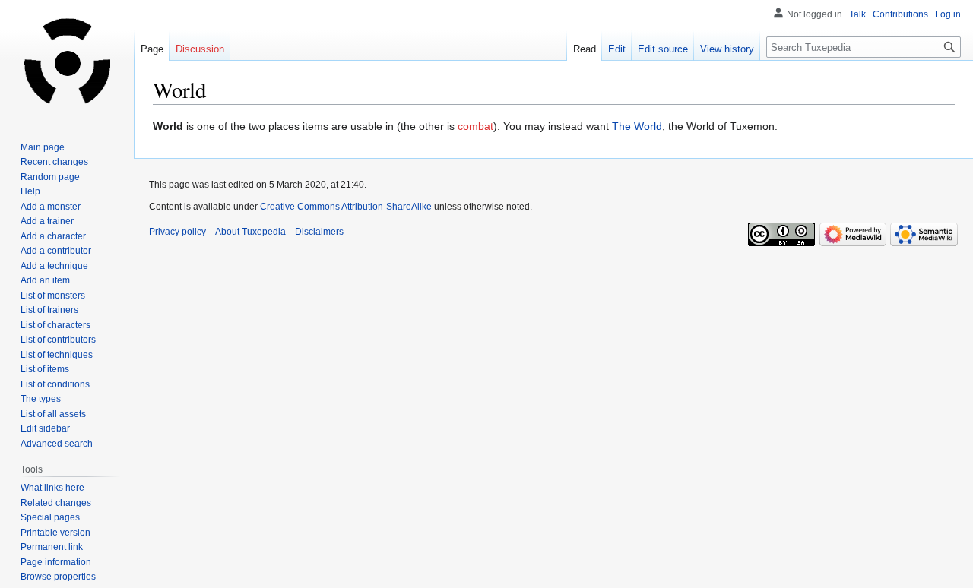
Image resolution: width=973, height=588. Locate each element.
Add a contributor (56, 250)
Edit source (663, 49)
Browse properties (58, 576)
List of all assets (53, 414)
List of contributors (58, 339)
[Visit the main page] (67, 61)
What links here (52, 487)
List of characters (55, 325)
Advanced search (57, 443)
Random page (50, 177)
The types (41, 399)
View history (727, 49)
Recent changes (54, 161)
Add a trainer (47, 221)
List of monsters (53, 295)
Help (30, 191)
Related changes (56, 503)
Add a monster (51, 206)
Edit (617, 49)
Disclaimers (319, 231)
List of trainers (49, 310)
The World (637, 126)
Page (152, 49)
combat (475, 126)
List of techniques (57, 354)
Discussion (200, 49)
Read (584, 49)
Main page (43, 147)
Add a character (53, 236)
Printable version (55, 532)
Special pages (50, 517)
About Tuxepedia (250, 231)
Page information (56, 562)
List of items (45, 369)
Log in (948, 14)
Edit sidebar (45, 428)
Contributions (900, 14)
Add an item (45, 280)
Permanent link (52, 547)
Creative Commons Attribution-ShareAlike (346, 206)
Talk (857, 14)
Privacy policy (177, 231)
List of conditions (55, 384)
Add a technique (54, 266)
